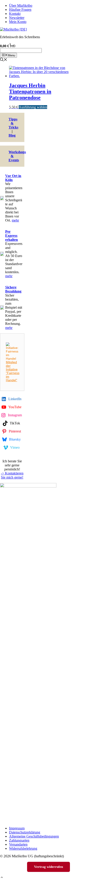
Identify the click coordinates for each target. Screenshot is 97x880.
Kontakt (15, 14)
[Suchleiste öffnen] (3, 60)
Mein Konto (17, 22)
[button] (2, 878)
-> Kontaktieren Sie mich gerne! (12, 475)
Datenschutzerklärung (24, 832)
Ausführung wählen (33, 107)
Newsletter (16, 18)
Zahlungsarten (19, 840)
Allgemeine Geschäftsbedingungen (34, 836)
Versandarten (18, 844)
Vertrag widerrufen (48, 867)
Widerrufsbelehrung (23, 848)
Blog (12, 135)
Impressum (17, 828)
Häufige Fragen (20, 9)
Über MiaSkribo (20, 5)
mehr (15, 220)
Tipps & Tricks (13, 123)
